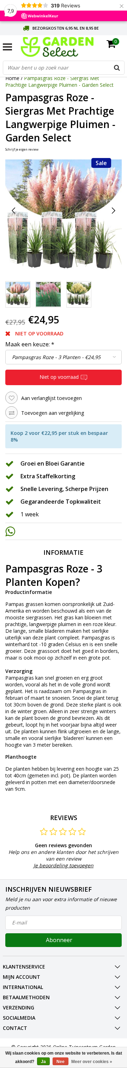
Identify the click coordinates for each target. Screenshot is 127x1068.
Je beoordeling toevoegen (63, 865)
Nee (60, 1061)
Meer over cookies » (91, 1061)
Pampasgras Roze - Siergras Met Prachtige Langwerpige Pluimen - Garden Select (59, 81)
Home (12, 78)
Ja (43, 1061)
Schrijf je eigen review (21, 149)
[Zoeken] (117, 67)
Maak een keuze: (29, 344)
